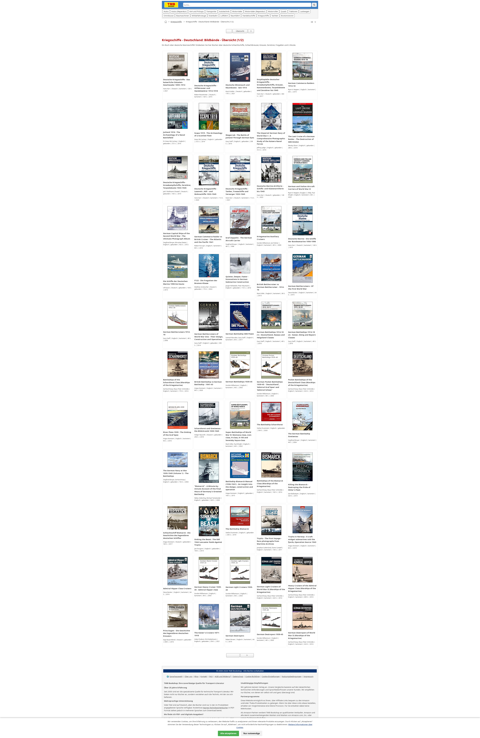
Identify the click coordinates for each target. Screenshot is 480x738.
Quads (283, 11)
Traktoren (293, 11)
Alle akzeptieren (228, 733)
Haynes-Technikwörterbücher (215, 707)
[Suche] (314, 5)
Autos (166, 11)
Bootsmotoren (287, 15)
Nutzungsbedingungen (292, 676)
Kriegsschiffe (263, 15)
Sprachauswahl (176, 676)
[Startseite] (165, 21)
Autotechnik (224, 11)
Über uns (188, 676)
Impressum (308, 676)
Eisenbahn (213, 15)
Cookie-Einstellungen (271, 676)
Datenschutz (238, 676)
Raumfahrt (235, 15)
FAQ (211, 676)
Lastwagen (304, 11)
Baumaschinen (182, 15)
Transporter (211, 11)
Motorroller (273, 11)
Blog (196, 676)
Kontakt (203, 676)
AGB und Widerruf (223, 676)
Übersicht (240, 31)
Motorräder (237, 11)
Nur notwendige (251, 733)
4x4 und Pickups (196, 11)
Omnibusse (169, 15)
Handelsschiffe (248, 15)
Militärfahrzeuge (199, 15)
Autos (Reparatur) (179, 11)
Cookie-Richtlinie (252, 676)
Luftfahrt (224, 15)
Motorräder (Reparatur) (255, 11)
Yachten (275, 15)
